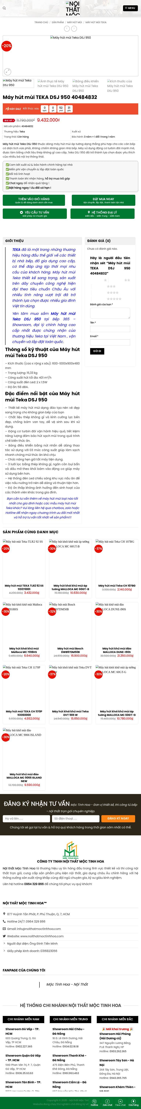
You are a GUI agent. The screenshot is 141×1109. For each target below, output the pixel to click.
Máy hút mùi (74, 22)
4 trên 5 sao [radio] (99, 292)
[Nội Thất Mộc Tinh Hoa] (70, 8)
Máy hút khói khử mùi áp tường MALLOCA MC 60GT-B (70, 587)
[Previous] (11, 56)
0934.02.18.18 (71, 1046)
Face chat (120, 1105)
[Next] (129, 56)
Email (94, 336)
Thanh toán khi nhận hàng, (38, 178)
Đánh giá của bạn (101, 304)
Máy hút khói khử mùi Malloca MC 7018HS (24, 650)
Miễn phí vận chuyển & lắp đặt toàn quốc (35, 169)
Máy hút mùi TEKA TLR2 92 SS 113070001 (24, 587)
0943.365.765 (118, 1078)
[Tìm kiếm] (4, 8)
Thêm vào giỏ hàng (33, 199)
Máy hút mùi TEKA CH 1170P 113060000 (24, 713)
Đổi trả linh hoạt (18, 174)
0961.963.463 (71, 1073)
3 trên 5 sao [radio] (99, 286)
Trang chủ (41, 22)
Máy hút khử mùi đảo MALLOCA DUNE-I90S (116, 650)
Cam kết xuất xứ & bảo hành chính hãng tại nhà (39, 164)
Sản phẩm (58, 22)
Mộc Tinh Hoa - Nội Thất (67, 985)
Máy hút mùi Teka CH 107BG (116, 585)
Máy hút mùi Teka (96, 22)
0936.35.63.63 (24, 1073)
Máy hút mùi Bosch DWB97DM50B (70, 650)
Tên (93, 323)
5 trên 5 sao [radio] (99, 298)
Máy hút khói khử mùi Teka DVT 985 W (70, 713)
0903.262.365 (118, 1051)
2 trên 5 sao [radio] (116, 280)
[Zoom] (7, 71)
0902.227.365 (24, 1046)
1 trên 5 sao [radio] (96, 280)
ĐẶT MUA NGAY (103, 199)
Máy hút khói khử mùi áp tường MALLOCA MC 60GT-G (117, 713)
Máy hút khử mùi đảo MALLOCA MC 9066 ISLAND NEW (24, 778)
